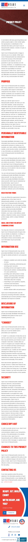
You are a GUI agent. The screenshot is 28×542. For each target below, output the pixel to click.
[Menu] (24, 5)
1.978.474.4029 (8, 482)
